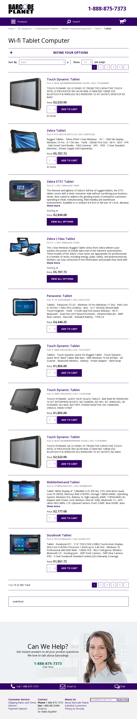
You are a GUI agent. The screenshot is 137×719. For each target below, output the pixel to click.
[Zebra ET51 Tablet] (25, 181)
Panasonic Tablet (68, 297)
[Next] (126, 67)
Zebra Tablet (71, 132)
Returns (12, 705)
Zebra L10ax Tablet (63, 240)
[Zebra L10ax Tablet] (25, 238)
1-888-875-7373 (107, 8)
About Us (70, 699)
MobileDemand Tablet (69, 483)
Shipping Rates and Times (22, 702)
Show (76, 62)
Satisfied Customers (76, 705)
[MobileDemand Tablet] (25, 481)
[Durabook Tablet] (25, 534)
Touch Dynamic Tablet (78, 81)
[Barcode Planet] (21, 8)
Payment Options (17, 708)
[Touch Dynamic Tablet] (25, 78)
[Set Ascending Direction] (67, 62)
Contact (42, 699)
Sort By (12, 62)
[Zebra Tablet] (25, 130)
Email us (42, 708)
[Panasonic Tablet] (25, 295)
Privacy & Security (74, 708)
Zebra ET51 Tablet (63, 183)
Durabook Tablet (68, 537)
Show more (53, 205)
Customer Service (19, 699)
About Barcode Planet (77, 702)
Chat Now (47, 666)
